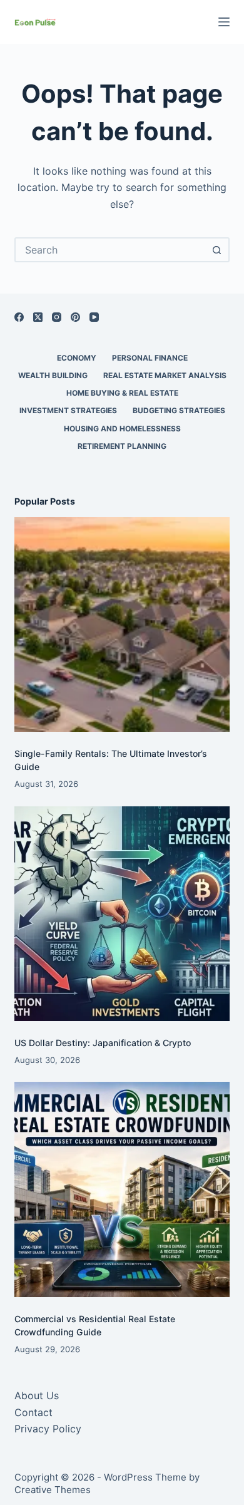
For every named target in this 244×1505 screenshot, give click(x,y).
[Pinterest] (75, 317)
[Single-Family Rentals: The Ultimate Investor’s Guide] (121, 624)
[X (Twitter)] (38, 317)
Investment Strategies (68, 410)
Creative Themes (52, 1490)
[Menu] (224, 22)
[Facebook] (19, 317)
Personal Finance (150, 357)
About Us (36, 1395)
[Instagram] (56, 317)
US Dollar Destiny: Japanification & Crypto (102, 1042)
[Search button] (217, 250)
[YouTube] (94, 317)
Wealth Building (53, 375)
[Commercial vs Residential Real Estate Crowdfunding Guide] (121, 1189)
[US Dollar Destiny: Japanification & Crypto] (121, 913)
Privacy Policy (47, 1428)
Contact (33, 1412)
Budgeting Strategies (179, 410)
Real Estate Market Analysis (164, 375)
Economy (76, 357)
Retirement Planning (122, 446)
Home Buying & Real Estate (122, 393)
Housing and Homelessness (122, 428)
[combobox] (110, 249)
